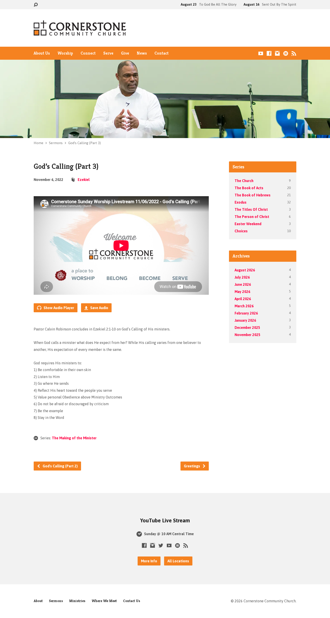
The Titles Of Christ (251, 209)
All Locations (178, 561)
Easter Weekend (248, 224)
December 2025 (247, 327)
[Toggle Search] (36, 5)
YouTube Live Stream (165, 520)
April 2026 (243, 299)
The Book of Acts (249, 188)
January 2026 (245, 320)
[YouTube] (260, 53)
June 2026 (243, 284)
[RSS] (294, 53)
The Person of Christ (252, 217)
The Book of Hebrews (253, 195)
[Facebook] (269, 53)
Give (125, 53)
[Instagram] (277, 53)
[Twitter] (160, 545)
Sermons (56, 143)
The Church (244, 181)
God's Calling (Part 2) (60, 466)
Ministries (77, 600)
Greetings (192, 466)
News (142, 53)
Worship (65, 53)
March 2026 (244, 306)
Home (38, 143)
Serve (108, 53)
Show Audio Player (58, 308)
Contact (161, 53)
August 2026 (245, 270)
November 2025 (247, 335)
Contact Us (131, 600)
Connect (88, 53)
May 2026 (242, 292)
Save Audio (98, 308)
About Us (42, 53)
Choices (241, 231)
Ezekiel (84, 180)
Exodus (240, 202)
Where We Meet (104, 600)
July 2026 (242, 277)
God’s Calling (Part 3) (84, 143)
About (38, 600)
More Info (149, 561)
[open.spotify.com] (285, 53)
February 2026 (246, 313)
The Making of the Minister (74, 438)
